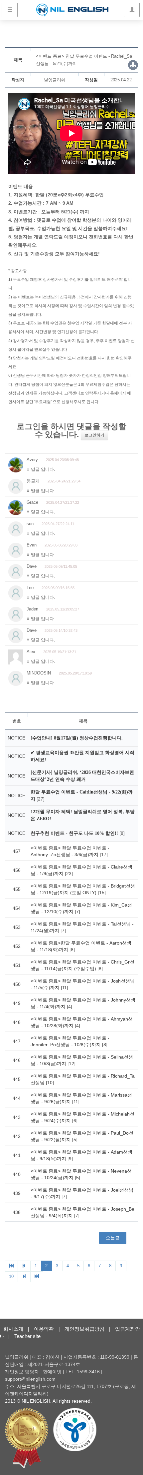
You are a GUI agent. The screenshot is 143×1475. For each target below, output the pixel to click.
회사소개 (13, 1329)
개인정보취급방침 (84, 1329)
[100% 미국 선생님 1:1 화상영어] (72, 10)
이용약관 (44, 1329)
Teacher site (27, 1336)
